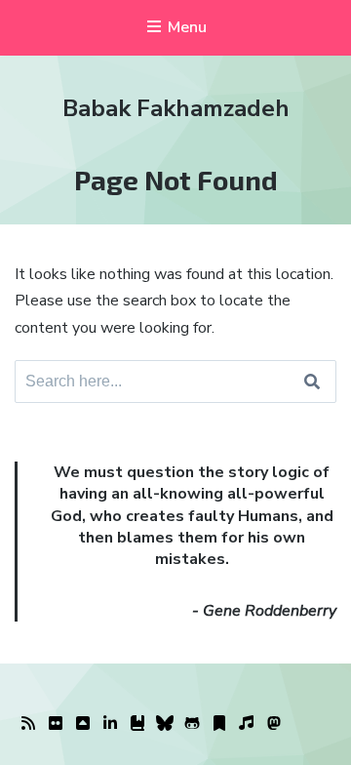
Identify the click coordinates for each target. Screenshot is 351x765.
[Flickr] (55, 724)
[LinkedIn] (110, 724)
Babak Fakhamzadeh (176, 108)
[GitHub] (192, 724)
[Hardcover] (137, 724)
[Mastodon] (274, 724)
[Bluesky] (164, 724)
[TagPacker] (219, 724)
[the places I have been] (83, 724)
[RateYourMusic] (246, 724)
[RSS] (28, 724)
